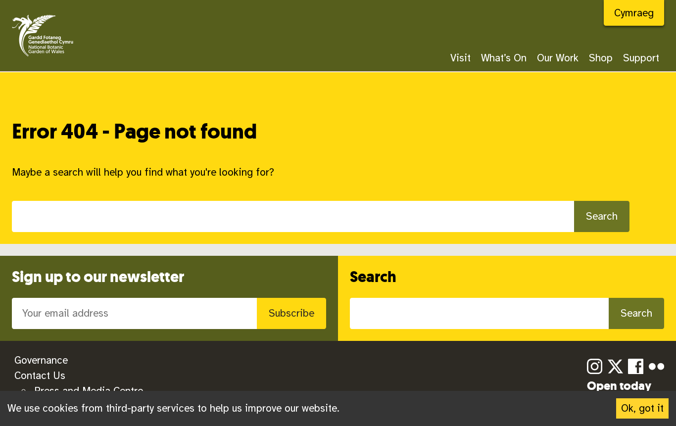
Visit (460, 57)
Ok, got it (642, 408)
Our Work (558, 57)
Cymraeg (634, 12)
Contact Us (39, 375)
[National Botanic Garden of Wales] (43, 57)
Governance (41, 360)
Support (641, 57)
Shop (601, 57)
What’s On (504, 57)
